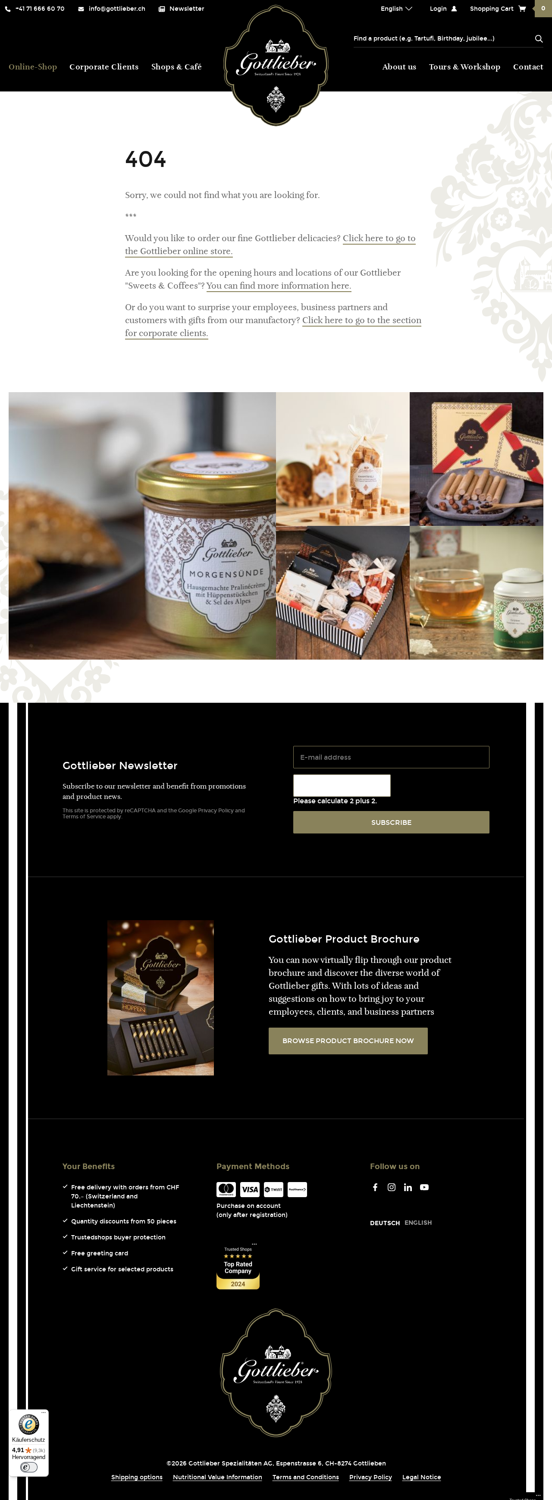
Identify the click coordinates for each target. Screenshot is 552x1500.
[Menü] (43, 1414)
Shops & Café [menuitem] (176, 68)
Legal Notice (421, 1477)
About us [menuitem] (400, 68)
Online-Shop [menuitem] (33, 68)
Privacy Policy (216, 811)
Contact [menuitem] (528, 68)
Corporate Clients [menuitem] (104, 68)
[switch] (29, 1467)
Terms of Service (84, 817)
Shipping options (137, 1477)
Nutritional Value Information (217, 1477)
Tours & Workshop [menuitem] (465, 68)
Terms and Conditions (306, 1477)
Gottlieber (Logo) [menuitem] (276, 65)
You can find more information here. (279, 286)
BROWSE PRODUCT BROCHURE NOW (348, 1041)
